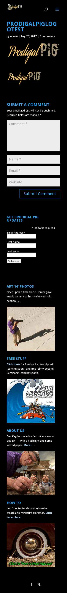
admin (14, 36)
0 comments (47, 36)
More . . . (29, 445)
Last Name (13, 251)
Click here (13, 364)
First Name (13, 241)
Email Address (16, 232)
